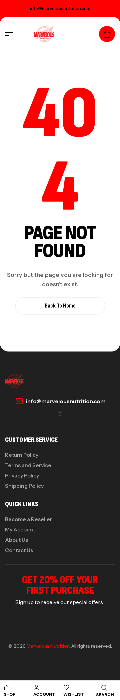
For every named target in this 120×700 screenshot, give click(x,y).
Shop (10, 694)
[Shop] (6, 687)
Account (44, 694)
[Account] (36, 687)
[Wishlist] (66, 687)
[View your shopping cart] (107, 34)
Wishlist (73, 694)
